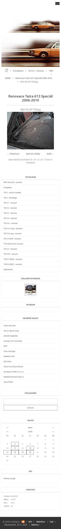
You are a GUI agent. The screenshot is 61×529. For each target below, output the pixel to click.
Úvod (6, 70)
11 (15, 448)
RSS (30, 521)
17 (7, 452)
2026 (30, 431)
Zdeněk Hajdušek (11, 336)
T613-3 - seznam (10, 213)
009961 (30, 294)
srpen (30, 427)
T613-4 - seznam (10, 218)
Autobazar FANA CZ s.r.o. (14, 371)
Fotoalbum (18, 70)
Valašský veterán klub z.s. (14, 377)
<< (7, 427)
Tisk (51, 521)
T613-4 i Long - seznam (13, 228)
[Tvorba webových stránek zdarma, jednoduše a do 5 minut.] (23, 521)
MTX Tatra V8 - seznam (13, 182)
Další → (50, 153)
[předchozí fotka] (12, 130)
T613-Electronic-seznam (13, 244)
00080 (8, 78)
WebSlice (40, 521)
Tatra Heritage (9, 351)
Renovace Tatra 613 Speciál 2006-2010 (33, 78)
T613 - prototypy (10, 197)
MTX (5, 346)
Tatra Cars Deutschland (13, 366)
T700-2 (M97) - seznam (13, 264)
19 (23, 452)
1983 (51, 70)
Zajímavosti (8, 269)
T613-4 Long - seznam (12, 233)
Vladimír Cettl (9, 356)
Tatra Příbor (8, 382)
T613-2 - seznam (10, 208)
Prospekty (8, 187)
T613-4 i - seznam (11, 223)
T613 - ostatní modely (12, 192)
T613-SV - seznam (11, 254)
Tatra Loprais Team (11, 331)
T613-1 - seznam (10, 203)
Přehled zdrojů (9, 478)
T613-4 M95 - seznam (12, 238)
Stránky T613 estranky (13, 341)
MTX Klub (7, 361)
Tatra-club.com (10, 325)
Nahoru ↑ (35, 524)
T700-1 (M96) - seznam (13, 259)
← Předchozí (13, 153)
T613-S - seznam (36, 70)
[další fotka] (49, 130)
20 (30, 452)
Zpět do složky (33, 153)
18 (15, 452)
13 (30, 448)
